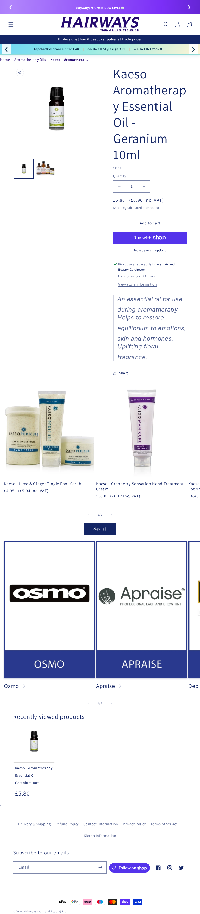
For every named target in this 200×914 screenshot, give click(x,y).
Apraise (105, 686)
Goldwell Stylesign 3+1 (106, 49)
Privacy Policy (134, 824)
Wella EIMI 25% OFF (150, 49)
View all (100, 528)
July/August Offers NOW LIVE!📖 (100, 8)
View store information (137, 284)
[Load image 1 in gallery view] (23, 168)
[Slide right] (111, 514)
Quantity (119, 176)
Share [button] (124, 373)
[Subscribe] (100, 867)
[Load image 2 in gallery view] (45, 168)
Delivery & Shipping (34, 824)
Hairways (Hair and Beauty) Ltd (45, 911)
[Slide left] (88, 514)
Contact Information (100, 824)
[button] (11, 24)
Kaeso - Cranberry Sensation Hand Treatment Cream (140, 486)
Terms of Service (164, 824)
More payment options (150, 250)
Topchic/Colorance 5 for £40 (56, 49)
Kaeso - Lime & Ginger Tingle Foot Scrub (42, 483)
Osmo (11, 686)
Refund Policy (67, 824)
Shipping (119, 208)
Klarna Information (100, 835)
